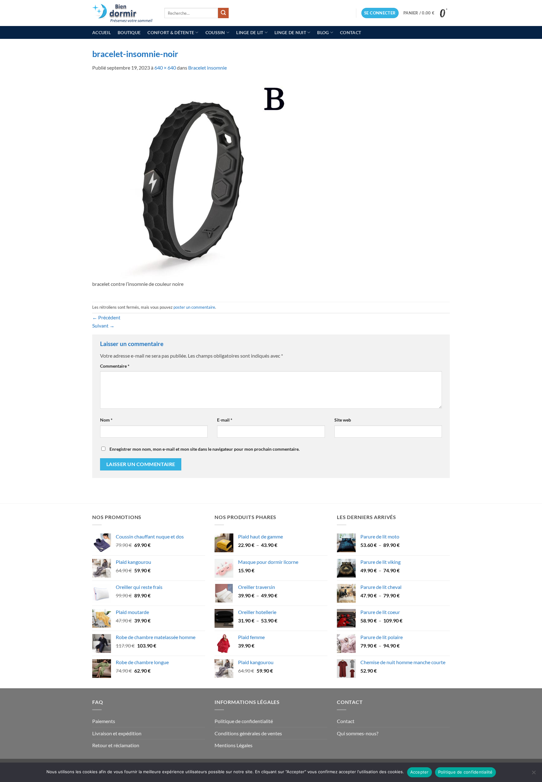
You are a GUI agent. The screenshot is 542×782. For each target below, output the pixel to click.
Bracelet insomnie (207, 68)
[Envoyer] (223, 13)
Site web (342, 419)
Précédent (106, 317)
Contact (350, 32)
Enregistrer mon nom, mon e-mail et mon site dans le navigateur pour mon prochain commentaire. (204, 449)
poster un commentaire (194, 307)
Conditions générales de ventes (248, 733)
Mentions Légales (233, 745)
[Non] (533, 774)
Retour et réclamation (115, 745)
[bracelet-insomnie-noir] (192, 179)
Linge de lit (249, 32)
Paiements (103, 721)
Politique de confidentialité (244, 721)
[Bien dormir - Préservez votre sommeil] (123, 13)
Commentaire (115, 366)
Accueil (101, 32)
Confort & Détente (170, 32)
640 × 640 (165, 68)
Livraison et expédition (116, 733)
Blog (323, 32)
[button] (380, 13)
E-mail (224, 419)
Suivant (103, 325)
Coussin (215, 32)
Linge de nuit (290, 32)
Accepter (419, 771)
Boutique (129, 32)
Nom (106, 419)
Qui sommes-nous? (357, 733)
